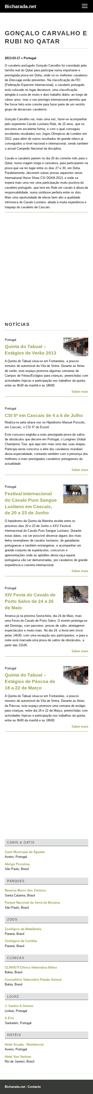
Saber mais (80, 391)
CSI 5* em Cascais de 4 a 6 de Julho (44, 415)
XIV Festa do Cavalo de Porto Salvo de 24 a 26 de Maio (30, 601)
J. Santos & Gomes (19, 1006)
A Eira (9, 1018)
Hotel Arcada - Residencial (24, 1044)
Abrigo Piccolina (17, 864)
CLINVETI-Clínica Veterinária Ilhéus (31, 967)
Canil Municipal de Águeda (25, 852)
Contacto (34, 1087)
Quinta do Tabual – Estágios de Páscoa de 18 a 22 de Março (30, 681)
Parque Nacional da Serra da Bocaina (32, 902)
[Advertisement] (46, 268)
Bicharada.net (20, 6)
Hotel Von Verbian (18, 1056)
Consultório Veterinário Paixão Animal (33, 979)
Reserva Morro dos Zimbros (25, 890)
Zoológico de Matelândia (23, 929)
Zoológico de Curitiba (21, 941)
